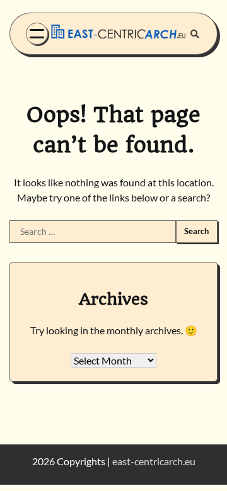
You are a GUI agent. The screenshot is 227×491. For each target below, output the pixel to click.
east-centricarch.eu (153, 461)
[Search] (194, 34)
